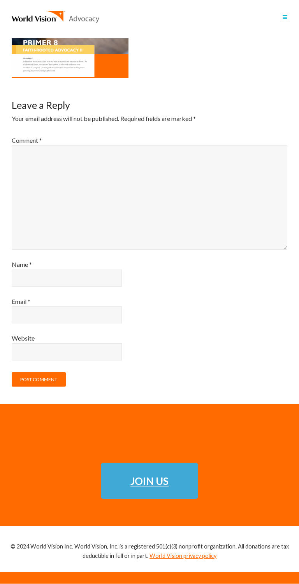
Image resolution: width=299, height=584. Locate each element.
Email (21, 301)
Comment (27, 140)
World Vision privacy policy (183, 555)
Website (23, 338)
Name (22, 264)
